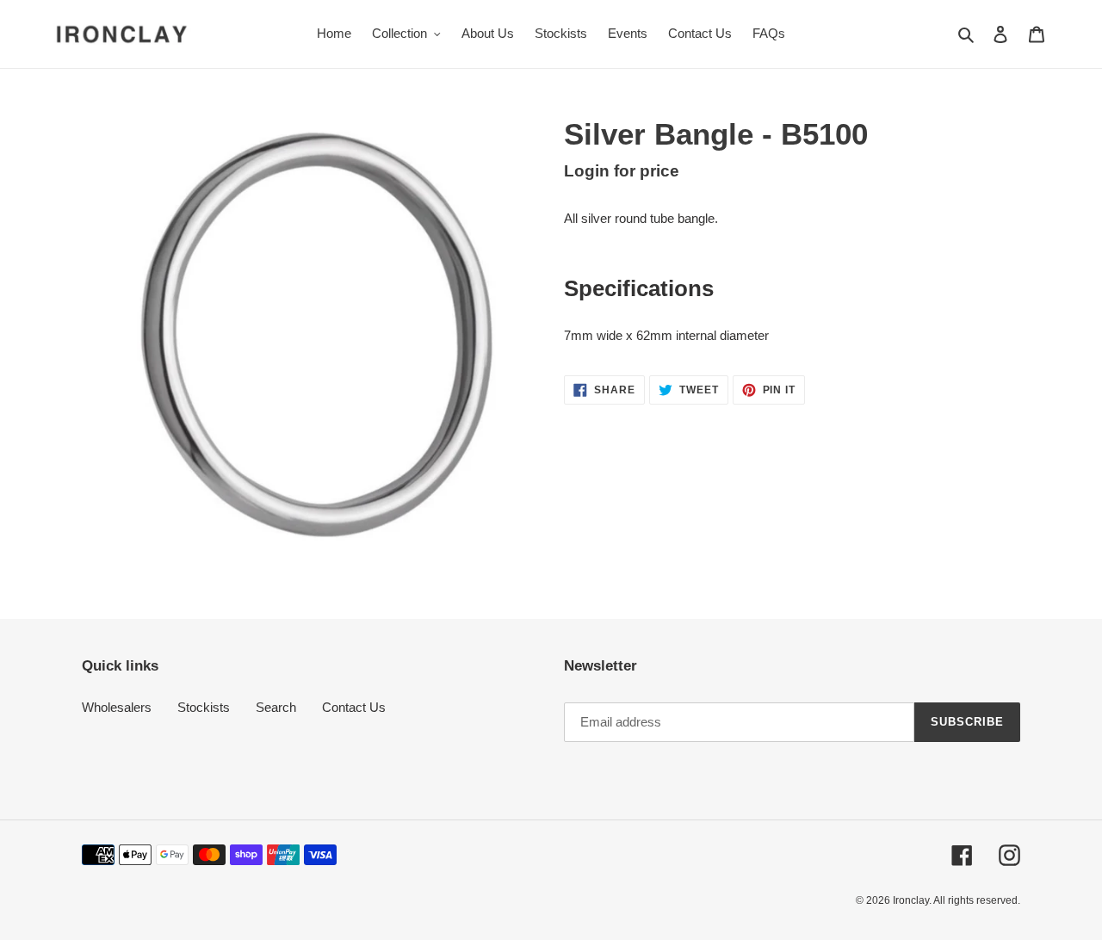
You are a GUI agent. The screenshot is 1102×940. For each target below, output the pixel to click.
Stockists (203, 707)
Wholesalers (117, 707)
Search (276, 707)
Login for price (621, 171)
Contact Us (354, 707)
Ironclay (911, 900)
